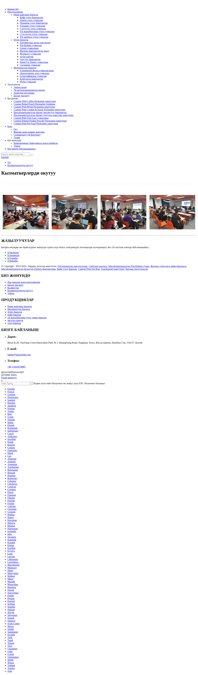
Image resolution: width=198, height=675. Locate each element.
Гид (15, 129)
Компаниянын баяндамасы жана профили (36, 143)
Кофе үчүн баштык (67, 269)
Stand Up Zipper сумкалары (34, 62)
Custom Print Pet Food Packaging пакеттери (36, 123)
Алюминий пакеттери (112, 269)
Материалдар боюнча (25, 67)
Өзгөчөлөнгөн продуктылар (72, 266)
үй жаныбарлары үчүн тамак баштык (27, 317)
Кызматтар (13, 287)
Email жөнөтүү (9, 377)
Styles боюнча (21, 39)
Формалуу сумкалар (30, 53)
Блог (9, 126)
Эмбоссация (20, 87)
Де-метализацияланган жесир (29, 90)
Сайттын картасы (98, 266)
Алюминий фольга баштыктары (37, 70)
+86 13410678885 (16, 366)
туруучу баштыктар (30, 59)
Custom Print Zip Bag (89, 269)
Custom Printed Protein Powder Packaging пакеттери (40, 120)
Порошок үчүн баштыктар (34, 23)
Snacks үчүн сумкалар (31, 20)
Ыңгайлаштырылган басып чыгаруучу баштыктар (40, 112)
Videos (17, 146)
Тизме (17, 137)
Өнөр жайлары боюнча (26, 14)
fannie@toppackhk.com (19, 354)
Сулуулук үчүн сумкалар (33, 28)
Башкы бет (13, 9)
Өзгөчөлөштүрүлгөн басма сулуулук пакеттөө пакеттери (43, 115)
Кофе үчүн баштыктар (31, 17)
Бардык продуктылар (136, 269)
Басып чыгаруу (22, 95)
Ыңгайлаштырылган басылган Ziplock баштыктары (28, 269)
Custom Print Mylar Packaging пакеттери (34, 107)
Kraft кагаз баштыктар (31, 79)
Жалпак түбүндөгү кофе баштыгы (168, 266)
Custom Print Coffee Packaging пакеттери (35, 101)
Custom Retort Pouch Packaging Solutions (34, 104)
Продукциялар (15, 12)
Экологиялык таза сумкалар (34, 73)
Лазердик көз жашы (24, 93)
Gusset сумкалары (29, 48)
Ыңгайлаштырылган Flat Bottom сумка (128, 266)
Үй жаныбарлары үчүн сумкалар (37, 31)
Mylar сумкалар (28, 81)
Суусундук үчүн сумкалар (33, 34)
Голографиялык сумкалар (33, 76)
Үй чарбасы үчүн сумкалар (34, 37)
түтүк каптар (26, 56)
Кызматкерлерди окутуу (20, 165)
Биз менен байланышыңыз (21, 148)
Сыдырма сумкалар (30, 65)
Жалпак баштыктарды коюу (34, 51)
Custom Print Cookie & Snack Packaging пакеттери (39, 109)
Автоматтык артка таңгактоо (35, 42)
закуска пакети (15, 320)
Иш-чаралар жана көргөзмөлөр (23, 282)
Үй (9, 162)
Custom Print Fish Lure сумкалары (31, 118)
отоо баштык (14, 323)
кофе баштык (14, 314)
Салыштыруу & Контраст (27, 134)
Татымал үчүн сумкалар (32, 26)
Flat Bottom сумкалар (31, 45)
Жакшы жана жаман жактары (29, 132)
